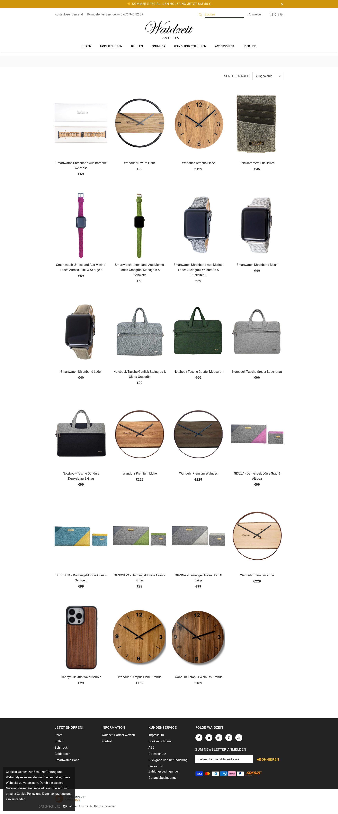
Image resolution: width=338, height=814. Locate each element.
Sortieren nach (236, 76)
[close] (282, 4)
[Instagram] (218, 737)
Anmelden (255, 14)
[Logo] (169, 30)
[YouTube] (238, 737)
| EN (280, 15)
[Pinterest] (228, 737)
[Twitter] (208, 737)
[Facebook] (198, 737)
